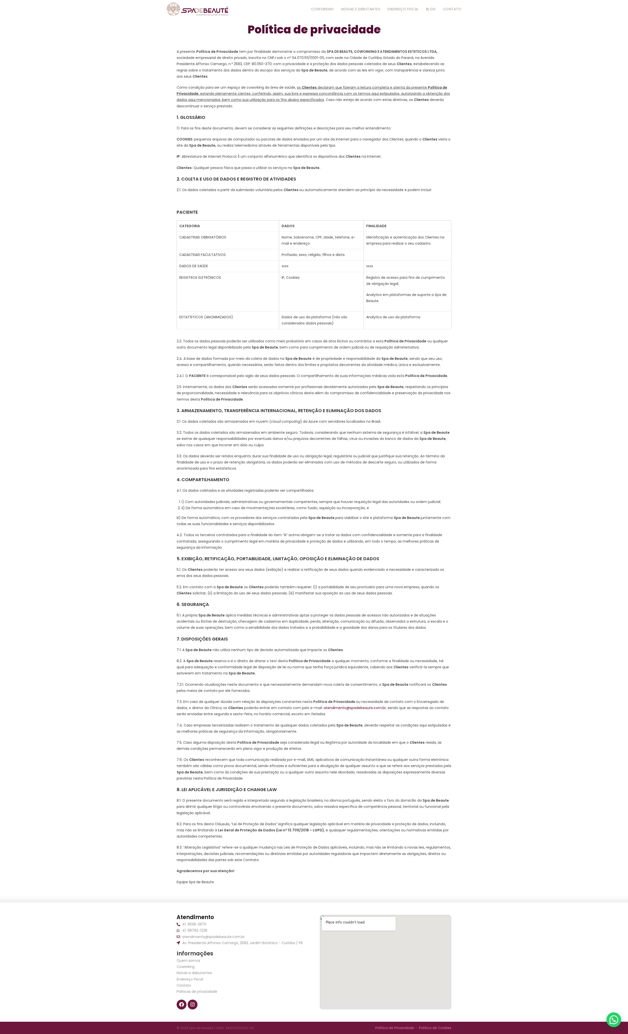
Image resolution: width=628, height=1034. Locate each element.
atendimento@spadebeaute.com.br (355, 707)
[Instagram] (192, 1004)
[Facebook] (181, 1004)
